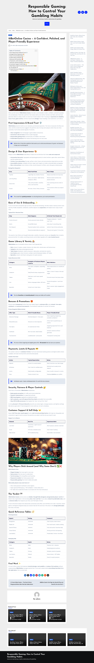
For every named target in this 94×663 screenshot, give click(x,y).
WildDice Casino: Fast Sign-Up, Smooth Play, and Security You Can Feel (77, 54)
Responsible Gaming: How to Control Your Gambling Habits (47, 11)
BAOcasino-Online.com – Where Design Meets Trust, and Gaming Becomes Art (78, 88)
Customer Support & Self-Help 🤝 (18, 64)
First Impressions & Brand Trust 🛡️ (18, 52)
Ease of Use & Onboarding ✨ (17, 55)
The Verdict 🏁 (14, 67)
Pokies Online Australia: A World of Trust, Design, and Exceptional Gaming (78, 166)
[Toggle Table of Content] (35, 51)
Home (47, 23)
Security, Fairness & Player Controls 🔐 (19, 62)
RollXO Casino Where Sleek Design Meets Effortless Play (55, 616)
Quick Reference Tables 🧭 (17, 69)
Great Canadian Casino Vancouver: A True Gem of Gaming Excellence (76, 74)
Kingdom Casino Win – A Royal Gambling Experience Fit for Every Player (77, 147)
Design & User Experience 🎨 (17, 54)
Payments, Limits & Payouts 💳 (18, 60)
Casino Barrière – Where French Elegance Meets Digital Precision (78, 117)
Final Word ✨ (15, 70)
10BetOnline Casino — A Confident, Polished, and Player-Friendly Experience (77, 60)
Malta (10, 35)
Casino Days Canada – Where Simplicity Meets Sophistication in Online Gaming (78, 123)
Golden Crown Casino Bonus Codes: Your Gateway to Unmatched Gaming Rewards (77, 191)
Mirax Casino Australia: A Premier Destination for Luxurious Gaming (76, 177)
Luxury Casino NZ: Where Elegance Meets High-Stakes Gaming (77, 141)
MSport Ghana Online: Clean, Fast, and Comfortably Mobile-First (36, 616)
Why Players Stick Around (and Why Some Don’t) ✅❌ (23, 65)
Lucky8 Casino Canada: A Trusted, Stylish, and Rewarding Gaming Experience (77, 135)
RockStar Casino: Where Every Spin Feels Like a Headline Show (16, 616)
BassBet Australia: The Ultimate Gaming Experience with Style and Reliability (77, 129)
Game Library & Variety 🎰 (16, 57)
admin (13, 45)
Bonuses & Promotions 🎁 (16, 59)
